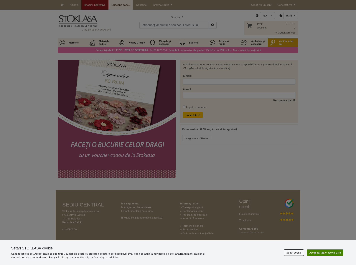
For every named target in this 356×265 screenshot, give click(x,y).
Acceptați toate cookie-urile (325, 252)
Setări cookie (293, 252)
